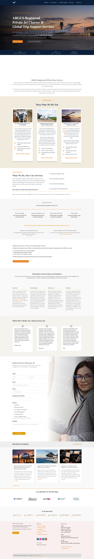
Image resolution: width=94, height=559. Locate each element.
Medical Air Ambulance (43, 534)
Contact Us (79, 2)
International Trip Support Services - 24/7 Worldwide (23, 124)
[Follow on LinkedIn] (43, 539)
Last (30, 379)
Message (15, 421)
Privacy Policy (65, 548)
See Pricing (29, 235)
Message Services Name (18, 395)
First (13, 379)
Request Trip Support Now (66, 234)
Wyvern (17, 300)
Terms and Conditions (67, 546)
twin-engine (66, 130)
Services (46, 2)
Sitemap (39, 555)
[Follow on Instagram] (40, 539)
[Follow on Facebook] (38, 539)
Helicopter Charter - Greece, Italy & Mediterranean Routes (71, 124)
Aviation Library (63, 2)
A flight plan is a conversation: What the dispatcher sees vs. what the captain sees (69, 466)
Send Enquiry (19, 433)
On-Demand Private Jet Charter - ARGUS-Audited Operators (47, 124)
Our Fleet (71, 2)
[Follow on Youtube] (46, 539)
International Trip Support (20, 409)
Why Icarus (53, 2)
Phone (14, 389)
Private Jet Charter (42, 526)
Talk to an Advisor (18, 41)
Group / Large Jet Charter (20, 416)
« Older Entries (15, 485)
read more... (16, 480)
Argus (22, 300)
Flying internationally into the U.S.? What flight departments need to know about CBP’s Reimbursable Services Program (23, 467)
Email (14, 382)
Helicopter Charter (18, 407)
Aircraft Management (19, 412)
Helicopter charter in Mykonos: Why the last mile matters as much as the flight (46, 466)
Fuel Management (18, 414)
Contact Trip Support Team (34, 41)
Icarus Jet (35, 555)
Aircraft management (42, 531)
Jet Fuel (39, 532)
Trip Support (40, 529)
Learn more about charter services (21, 261)
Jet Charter (17, 405)
